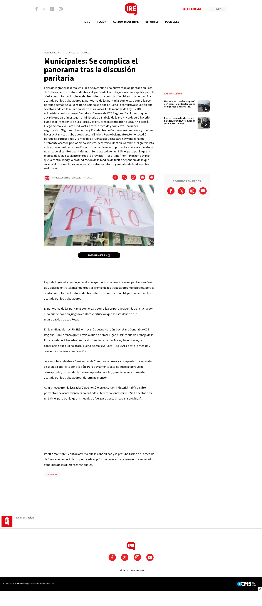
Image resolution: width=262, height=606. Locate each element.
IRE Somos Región (52, 52)
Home (86, 22)
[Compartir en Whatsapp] (133, 177)
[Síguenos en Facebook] (36, 9)
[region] (131, 37)
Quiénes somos (138, 570)
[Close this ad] (260, 589)
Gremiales (70, 52)
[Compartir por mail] (142, 177)
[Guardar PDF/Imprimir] (151, 177)
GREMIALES (52, 474)
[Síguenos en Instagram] (61, 9)
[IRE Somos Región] (131, 9)
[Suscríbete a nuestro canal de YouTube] (52, 9)
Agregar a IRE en (97, 255)
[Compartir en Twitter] (124, 177)
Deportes (151, 22)
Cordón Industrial (126, 22)
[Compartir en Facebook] (115, 177)
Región (101, 22)
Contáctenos (122, 570)
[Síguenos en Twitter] (43, 9)
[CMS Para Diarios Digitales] (246, 584)
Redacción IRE (62, 178)
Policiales (172, 22)
